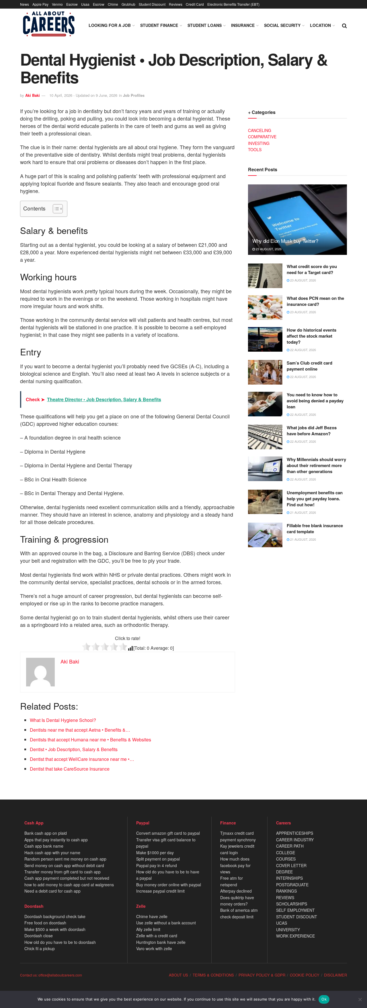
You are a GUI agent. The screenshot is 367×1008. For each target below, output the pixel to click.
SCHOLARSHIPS (291, 904)
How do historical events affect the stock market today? (311, 336)
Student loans (205, 25)
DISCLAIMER (335, 975)
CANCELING (259, 130)
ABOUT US (178, 975)
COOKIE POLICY (304, 975)
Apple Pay (40, 4)
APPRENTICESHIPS (294, 833)
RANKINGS (286, 891)
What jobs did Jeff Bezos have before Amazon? (312, 430)
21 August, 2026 (302, 512)
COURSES (286, 859)
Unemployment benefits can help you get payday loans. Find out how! (315, 498)
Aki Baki (32, 95)
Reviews (175, 4)
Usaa (85, 4)
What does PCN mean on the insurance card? (315, 301)
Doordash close (38, 935)
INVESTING (259, 143)
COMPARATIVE (262, 136)
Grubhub (128, 4)
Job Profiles (134, 95)
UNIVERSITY (288, 929)
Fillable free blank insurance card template (315, 528)
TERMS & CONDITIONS (213, 975)
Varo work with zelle (154, 948)
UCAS (281, 923)
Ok (324, 999)
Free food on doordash (45, 923)
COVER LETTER (291, 865)
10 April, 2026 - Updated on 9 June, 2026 (83, 95)
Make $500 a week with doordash (54, 929)
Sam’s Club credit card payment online (309, 366)
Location (320, 25)
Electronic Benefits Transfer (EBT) (233, 4)
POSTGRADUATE (292, 884)
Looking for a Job (110, 25)
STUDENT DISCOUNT (296, 917)
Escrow (72, 4)
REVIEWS (285, 897)
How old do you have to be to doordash (60, 942)
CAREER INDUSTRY (295, 839)
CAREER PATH (290, 846)
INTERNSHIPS (289, 878)
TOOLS (254, 149)
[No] (360, 999)
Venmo (57, 4)
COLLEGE (285, 852)
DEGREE (284, 872)
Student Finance (159, 25)
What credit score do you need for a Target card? (312, 269)
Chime (113, 4)
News (24, 4)
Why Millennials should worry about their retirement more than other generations (316, 465)
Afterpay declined (236, 891)
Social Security (282, 25)
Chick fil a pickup (39, 948)
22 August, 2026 (302, 349)
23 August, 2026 (268, 249)
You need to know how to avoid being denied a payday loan (315, 400)
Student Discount (152, 4)
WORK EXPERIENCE (295, 936)
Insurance (243, 25)
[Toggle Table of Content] (54, 209)
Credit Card (195, 4)
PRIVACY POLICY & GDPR (262, 975)
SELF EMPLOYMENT (295, 910)
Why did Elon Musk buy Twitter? (285, 240)
